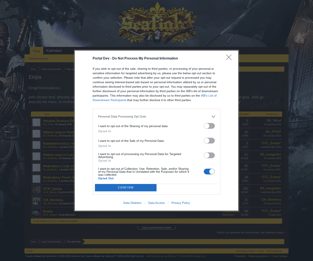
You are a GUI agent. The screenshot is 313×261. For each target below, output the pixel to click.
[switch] (209, 126)
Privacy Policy (180, 202)
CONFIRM (126, 187)
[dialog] (156, 130)
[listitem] (156, 116)
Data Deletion (132, 202)
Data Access (156, 202)
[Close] (230, 59)
